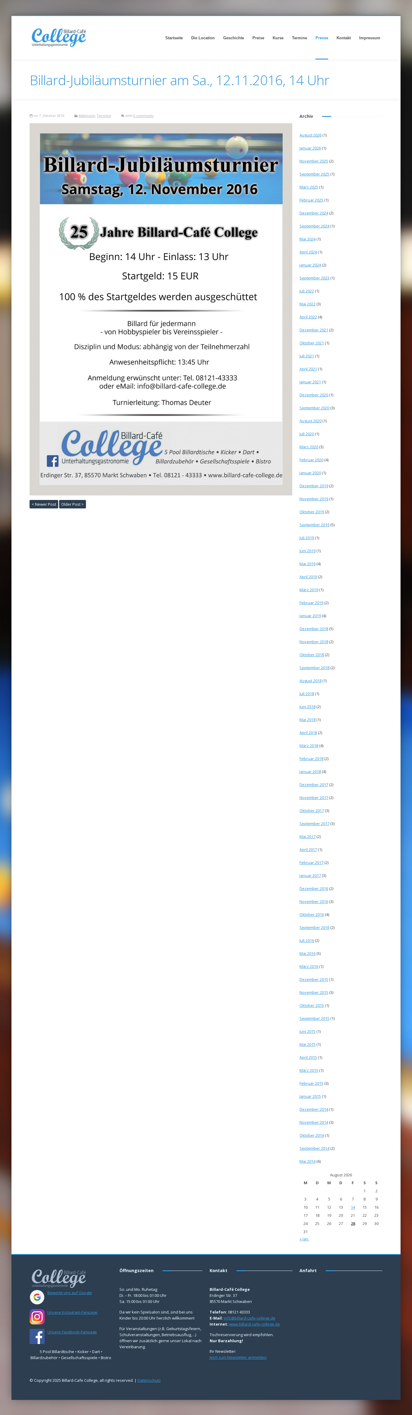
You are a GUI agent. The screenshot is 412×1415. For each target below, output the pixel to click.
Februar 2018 (311, 758)
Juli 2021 (306, 356)
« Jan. (304, 1239)
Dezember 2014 (313, 1109)
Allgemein (87, 115)
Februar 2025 (311, 200)
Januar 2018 (310, 771)
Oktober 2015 (311, 1005)
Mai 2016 (307, 953)
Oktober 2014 (311, 1135)
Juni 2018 (307, 706)
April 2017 (308, 849)
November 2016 (313, 901)
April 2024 (308, 252)
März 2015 (308, 1070)
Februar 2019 (311, 602)
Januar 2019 (310, 615)
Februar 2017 (311, 862)
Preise (258, 38)
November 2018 (313, 641)
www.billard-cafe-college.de (254, 1324)
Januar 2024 (310, 265)
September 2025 (314, 174)
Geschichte (233, 38)
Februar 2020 (311, 460)
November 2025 (313, 161)
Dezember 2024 (313, 213)
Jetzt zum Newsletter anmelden (238, 1357)
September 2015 (314, 1018)
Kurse (278, 38)
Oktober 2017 (311, 810)
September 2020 (314, 408)
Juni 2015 (307, 1031)
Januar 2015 (310, 1096)
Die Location (203, 38)
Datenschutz (149, 1380)
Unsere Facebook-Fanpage (72, 1332)
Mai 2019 (307, 563)
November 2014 (313, 1122)
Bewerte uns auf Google (69, 1292)
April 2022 (308, 317)
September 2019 (314, 524)
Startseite (174, 38)
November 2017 (313, 797)
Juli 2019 (306, 537)
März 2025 (308, 187)
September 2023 (314, 278)
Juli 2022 (306, 291)
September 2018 (314, 667)
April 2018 (308, 732)
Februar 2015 (311, 1083)
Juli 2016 (306, 940)
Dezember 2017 (313, 784)
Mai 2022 (307, 304)
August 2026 (310, 135)
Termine (299, 38)
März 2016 (308, 966)
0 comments (143, 115)
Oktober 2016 (311, 914)
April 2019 (308, 576)
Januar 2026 (310, 148)
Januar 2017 (310, 875)
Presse (321, 38)
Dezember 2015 (313, 979)
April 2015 (308, 1057)
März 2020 (308, 447)
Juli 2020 (306, 434)
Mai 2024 (307, 239)
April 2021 (308, 369)
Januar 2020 (310, 472)
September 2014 (314, 1148)
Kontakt (344, 38)
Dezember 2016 (313, 888)
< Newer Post (44, 504)
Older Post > (72, 504)
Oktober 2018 (311, 654)
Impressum (369, 38)
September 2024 (314, 226)
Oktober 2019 (311, 511)
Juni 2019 (307, 550)
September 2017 (314, 823)
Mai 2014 (307, 1161)
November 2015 (313, 992)
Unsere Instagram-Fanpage (72, 1312)
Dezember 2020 (313, 395)
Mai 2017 (307, 836)
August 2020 (310, 421)
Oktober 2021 (311, 343)
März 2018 (308, 745)
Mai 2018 (307, 719)
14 (353, 1207)
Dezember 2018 (313, 628)
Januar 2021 (310, 382)
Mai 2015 (307, 1044)
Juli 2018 (306, 693)
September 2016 (314, 927)
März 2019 (308, 589)
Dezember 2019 (313, 485)
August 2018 (310, 680)
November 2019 (313, 498)
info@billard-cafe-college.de (249, 1318)
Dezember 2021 (313, 330)
